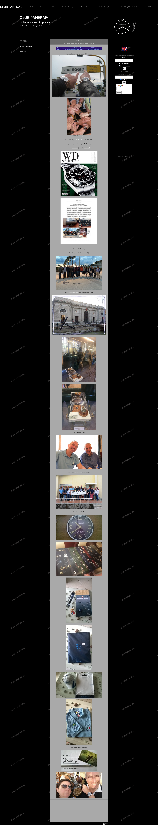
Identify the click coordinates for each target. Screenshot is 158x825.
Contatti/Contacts (150, 7)
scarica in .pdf (75, 148)
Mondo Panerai (86, 7)
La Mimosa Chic (78, 472)
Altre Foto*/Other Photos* (129, 7)
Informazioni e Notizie (47, 7)
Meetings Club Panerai (24, 48)
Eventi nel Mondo (23, 51)
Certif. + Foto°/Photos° (106, 7)
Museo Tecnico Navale (74, 292)
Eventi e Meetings (68, 7)
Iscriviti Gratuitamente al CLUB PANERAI (124, 55)
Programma (83, 135)
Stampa (106, 823)
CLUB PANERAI (11, 7)
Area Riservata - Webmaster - (124, 52)
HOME (31, 7)
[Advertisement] (79, 818)
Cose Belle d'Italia (80, 140)
